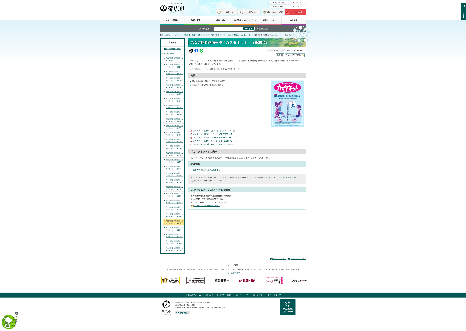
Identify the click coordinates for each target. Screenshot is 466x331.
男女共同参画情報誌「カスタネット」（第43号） (174, 120)
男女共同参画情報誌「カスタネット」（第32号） (174, 195)
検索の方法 (263, 29)
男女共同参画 (216, 35)
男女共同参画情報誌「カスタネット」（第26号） (174, 235)
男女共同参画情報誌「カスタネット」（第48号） (174, 86)
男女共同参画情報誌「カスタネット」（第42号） (174, 127)
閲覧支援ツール (278, 6)
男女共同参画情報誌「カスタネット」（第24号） (174, 249)
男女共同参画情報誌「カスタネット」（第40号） (174, 140)
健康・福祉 (220, 20)
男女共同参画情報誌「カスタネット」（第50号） (174, 72)
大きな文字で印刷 (293, 55)
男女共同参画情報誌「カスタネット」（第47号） (174, 93)
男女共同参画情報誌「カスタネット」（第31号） (174, 202)
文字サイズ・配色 (279, 3)
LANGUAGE (299, 3)
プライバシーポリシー (255, 295)
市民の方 (229, 12)
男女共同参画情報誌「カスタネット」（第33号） (174, 188)
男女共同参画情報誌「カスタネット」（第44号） (174, 113)
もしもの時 (298, 12)
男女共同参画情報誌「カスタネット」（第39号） (174, 147)
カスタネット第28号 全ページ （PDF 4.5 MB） (213, 131)
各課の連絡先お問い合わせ (288, 310)
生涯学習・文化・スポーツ (245, 20)
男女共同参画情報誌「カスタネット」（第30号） (174, 208)
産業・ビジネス (269, 20)
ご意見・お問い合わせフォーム (207, 206)
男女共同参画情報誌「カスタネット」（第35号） (174, 174)
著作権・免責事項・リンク (230, 295)
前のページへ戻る (279, 259)
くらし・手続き (172, 20)
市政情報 (293, 20)
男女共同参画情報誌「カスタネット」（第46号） (174, 100)
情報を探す (206, 29)
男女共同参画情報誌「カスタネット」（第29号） (174, 215)
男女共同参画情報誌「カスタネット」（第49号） (174, 79)
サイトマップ (299, 6)
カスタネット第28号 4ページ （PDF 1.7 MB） (212, 144)
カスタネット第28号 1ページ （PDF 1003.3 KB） (213, 134)
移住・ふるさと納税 (275, 12)
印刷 (278, 55)
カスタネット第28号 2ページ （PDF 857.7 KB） (213, 137)
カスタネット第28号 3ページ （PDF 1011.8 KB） (213, 141)
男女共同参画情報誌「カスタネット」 (237, 35)
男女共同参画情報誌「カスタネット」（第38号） (174, 154)
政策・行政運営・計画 (200, 35)
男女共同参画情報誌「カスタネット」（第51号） (174, 66)
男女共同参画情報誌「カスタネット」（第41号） (174, 134)
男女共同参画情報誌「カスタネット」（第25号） (174, 242)
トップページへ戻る (298, 259)
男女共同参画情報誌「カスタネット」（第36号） (174, 168)
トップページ (176, 35)
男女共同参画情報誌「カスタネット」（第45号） (174, 106)
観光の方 (252, 12)
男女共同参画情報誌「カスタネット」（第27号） (174, 229)
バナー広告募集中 (233, 273)
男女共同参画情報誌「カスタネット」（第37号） (174, 161)
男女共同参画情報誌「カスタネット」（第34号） (174, 181)
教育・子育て (196, 20)
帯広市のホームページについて (201, 295)
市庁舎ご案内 (183, 313)
